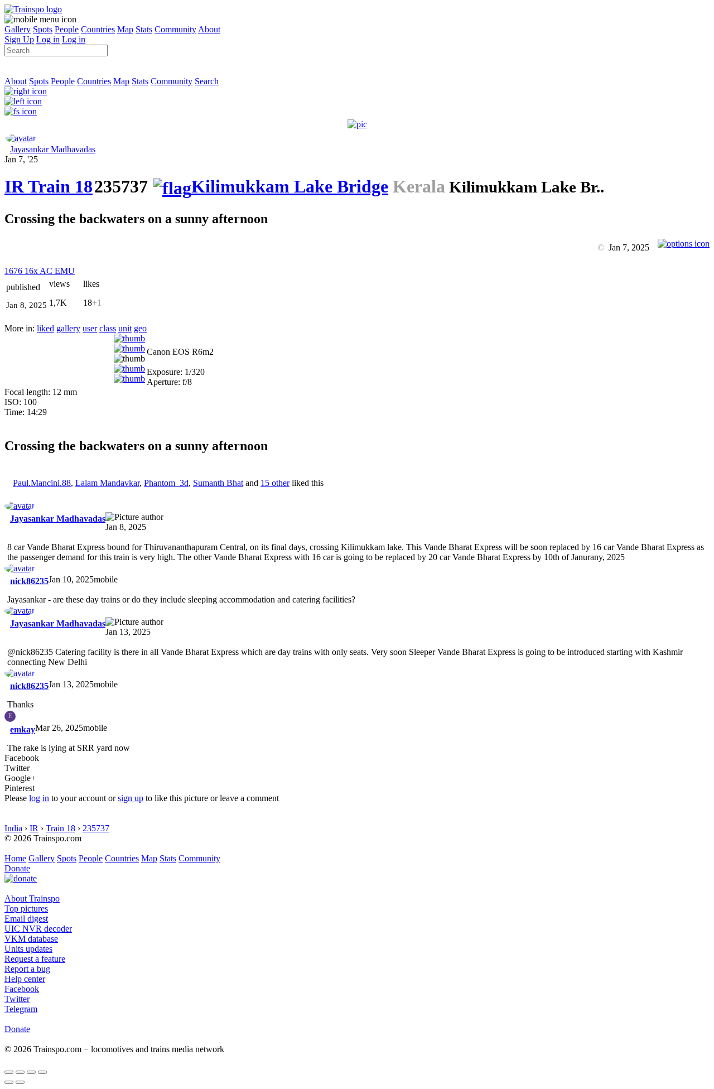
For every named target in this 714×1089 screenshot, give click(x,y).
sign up (130, 798)
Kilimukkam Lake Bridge (289, 186)
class (107, 328)
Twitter (17, 999)
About (209, 29)
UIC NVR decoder (38, 928)
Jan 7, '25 (21, 159)
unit (125, 328)
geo (140, 328)
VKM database (31, 938)
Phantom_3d (166, 483)
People (67, 29)
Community (175, 29)
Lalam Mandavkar (107, 483)
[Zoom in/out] (42, 1072)
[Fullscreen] (20, 111)
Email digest (26, 918)
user (90, 328)
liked (45, 328)
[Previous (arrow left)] (8, 1082)
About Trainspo (32, 898)
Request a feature (34, 958)
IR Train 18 (48, 186)
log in (39, 798)
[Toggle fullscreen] (31, 1072)
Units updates (28, 948)
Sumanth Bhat (218, 483)
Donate (17, 868)
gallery (68, 328)
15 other (275, 483)
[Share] (20, 1072)
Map (125, 29)
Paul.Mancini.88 (42, 483)
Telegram (20, 1009)
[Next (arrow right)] (20, 1082)
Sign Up (19, 39)
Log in (48, 39)
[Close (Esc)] (8, 1072)
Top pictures (26, 908)
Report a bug (27, 969)
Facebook (21, 989)
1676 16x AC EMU (39, 271)
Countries (98, 29)
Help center (24, 979)
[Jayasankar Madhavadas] (20, 138)
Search (207, 81)
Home (15, 858)
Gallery (17, 29)
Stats (144, 29)
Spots (42, 29)
